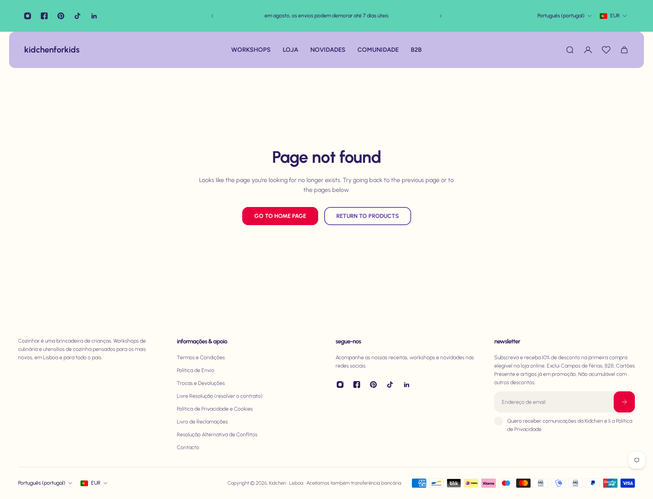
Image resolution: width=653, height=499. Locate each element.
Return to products (367, 215)
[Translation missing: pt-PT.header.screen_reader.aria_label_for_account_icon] (588, 50)
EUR (96, 483)
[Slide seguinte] (440, 16)
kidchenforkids (44, 50)
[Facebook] (44, 16)
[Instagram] (27, 16)
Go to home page (280, 215)
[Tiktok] (77, 16)
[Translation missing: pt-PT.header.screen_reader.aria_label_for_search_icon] (570, 50)
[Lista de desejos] (606, 50)
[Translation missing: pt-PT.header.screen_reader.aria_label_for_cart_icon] (624, 50)
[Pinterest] (61, 16)
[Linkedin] (94, 16)
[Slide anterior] (212, 16)
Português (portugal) (41, 483)
